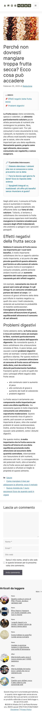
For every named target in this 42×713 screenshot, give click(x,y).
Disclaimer (15, 709)
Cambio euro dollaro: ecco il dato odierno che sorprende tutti (21, 682)
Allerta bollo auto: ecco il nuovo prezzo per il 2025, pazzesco (21, 659)
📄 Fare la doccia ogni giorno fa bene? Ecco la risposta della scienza (20, 179)
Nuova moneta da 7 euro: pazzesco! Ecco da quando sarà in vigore (18, 491)
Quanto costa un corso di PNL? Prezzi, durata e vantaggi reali (21, 601)
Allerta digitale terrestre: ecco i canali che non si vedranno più (21, 671)
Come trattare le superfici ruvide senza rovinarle (21, 636)
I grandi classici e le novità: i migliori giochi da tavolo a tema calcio (21, 624)
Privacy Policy (25, 709)
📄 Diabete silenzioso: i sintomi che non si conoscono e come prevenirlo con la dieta (20, 169)
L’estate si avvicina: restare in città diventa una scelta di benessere (20, 647)
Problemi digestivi (16, 106)
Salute (9, 478)
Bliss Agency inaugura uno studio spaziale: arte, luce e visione (21, 613)
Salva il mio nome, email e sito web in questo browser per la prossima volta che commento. (22, 563)
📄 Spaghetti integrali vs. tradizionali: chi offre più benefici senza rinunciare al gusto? (21, 188)
